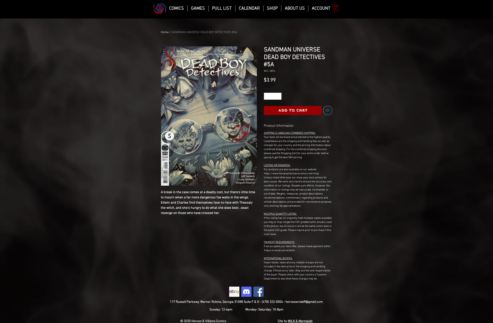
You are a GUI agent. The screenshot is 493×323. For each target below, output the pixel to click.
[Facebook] (258, 292)
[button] (336, 7)
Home (165, 32)
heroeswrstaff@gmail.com (304, 302)
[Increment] (278, 96)
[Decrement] (266, 96)
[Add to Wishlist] (327, 110)
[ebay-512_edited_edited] (234, 292)
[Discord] (246, 292)
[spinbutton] (272, 96)
